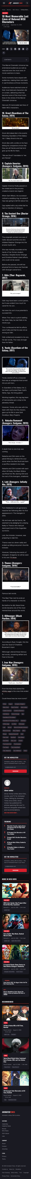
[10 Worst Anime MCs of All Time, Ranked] (15, 1013)
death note (6, 1034)
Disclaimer (18, 1169)
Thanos (20, 740)
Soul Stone (5, 740)
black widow (24, 707)
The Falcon (6, 747)
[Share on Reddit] (19, 49)
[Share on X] (11, 49)
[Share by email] (23, 49)
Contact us (5, 1169)
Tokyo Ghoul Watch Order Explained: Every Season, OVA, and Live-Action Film (15, 1060)
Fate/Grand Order (12, 1099)
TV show (13, 557)
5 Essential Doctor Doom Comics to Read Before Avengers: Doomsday (14, 965)
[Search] (27, 3)
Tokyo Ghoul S (15, 1067)
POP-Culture (5, 1133)
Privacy (4, 1156)
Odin (22, 734)
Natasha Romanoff (13, 734)
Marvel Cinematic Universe (20, 727)
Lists (3, 1136)
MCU (24, 730)
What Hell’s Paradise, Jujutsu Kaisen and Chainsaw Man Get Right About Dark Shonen (16, 827)
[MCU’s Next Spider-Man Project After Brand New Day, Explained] (15, 890)
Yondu (25, 750)
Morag (4, 734)
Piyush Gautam (7, 1030)
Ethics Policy (14, 1172)
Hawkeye (23, 720)
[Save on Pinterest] (7, 49)
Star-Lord (13, 740)
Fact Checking (6, 1172)
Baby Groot (6, 707)
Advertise (4, 1149)
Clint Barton (6, 714)
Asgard (10, 704)
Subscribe (15, 771)
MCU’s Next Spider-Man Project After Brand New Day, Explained (15, 904)
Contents (7, 59)
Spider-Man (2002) (16, 940)
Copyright (26, 1172)
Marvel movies (6, 730)
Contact (4, 1146)
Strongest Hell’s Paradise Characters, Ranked (16, 838)
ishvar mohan (5, 24)
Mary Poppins (16, 730)
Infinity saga (6, 691)
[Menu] (4, 3)
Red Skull (13, 737)
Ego (23, 714)
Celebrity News (6, 1126)
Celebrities (5, 1124)
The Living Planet (15, 747)
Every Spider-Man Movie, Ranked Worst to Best (14, 935)
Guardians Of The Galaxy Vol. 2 (10, 720)
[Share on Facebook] (15, 49)
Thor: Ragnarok (7, 750)
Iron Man (14, 724)
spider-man (7, 910)
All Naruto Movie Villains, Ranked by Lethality (16, 843)
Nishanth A (6, 907)
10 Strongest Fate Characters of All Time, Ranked (16, 833)
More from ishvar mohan (11, 812)
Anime (5, 1022)
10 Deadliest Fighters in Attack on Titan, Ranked (16, 848)
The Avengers (17, 744)
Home (3, 9)
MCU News (16, 9)
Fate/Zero (13, 1034)
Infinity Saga (6, 724)
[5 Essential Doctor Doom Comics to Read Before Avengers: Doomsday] (15, 952)
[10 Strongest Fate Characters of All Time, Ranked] (15, 1078)
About (4, 1143)
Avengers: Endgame (20, 704)
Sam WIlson (21, 737)
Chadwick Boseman (19, 710)
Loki (4, 727)
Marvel (9, 727)
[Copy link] (27, 49)
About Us (11, 1169)
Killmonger (21, 724)
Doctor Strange (15, 714)
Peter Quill (5, 737)
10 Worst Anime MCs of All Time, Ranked (13, 1026)
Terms (4, 1159)
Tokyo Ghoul (7, 1067)
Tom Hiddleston (17, 750)
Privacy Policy (5, 1176)
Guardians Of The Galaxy (9, 717)
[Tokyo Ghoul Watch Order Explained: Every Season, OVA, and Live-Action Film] (15, 1045)
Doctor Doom (19, 971)
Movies (9, 9)
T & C (20, 1172)
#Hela (4, 704)
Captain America (7, 710)
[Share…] (3, 52)
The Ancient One (7, 744)
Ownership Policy (15, 1176)
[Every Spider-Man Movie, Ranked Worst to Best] (15, 921)
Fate (5, 1099)
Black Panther (14, 707)
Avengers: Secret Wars (9, 971)
